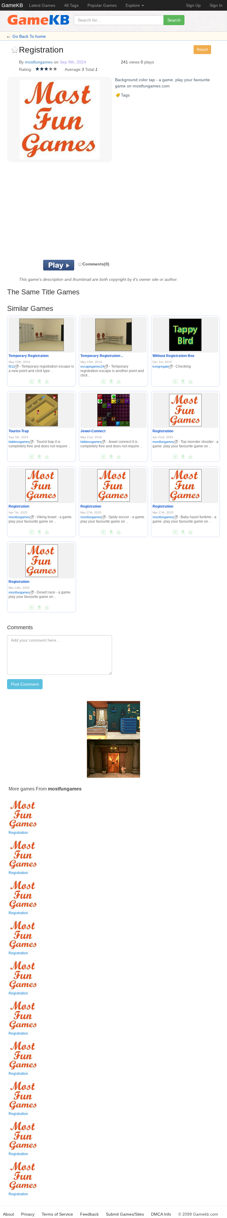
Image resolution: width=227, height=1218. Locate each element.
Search (174, 20)
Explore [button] (133, 5)
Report (202, 50)
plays (149, 62)
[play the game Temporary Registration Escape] (113, 333)
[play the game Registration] (185, 409)
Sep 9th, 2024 (73, 62)
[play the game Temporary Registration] (41, 333)
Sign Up (193, 5)
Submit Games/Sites (125, 1214)
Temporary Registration (28, 356)
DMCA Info (161, 1214)
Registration (163, 431)
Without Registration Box (173, 356)
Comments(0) (95, 264)
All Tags (71, 5)
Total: (90, 69)
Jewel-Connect (93, 431)
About (8, 1214)
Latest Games (42, 5)
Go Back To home (29, 36)
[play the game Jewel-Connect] (113, 409)
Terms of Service (57, 1214)
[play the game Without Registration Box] (185, 333)
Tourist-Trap (19, 431)
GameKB (12, 5)
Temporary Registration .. (101, 356)
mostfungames (39, 62)
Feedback (89, 1214)
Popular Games (102, 5)
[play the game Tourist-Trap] (41, 409)
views (134, 62)
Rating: (25, 69)
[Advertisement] (92, 212)
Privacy (28, 1214)
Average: (73, 69)
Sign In (216, 5)
